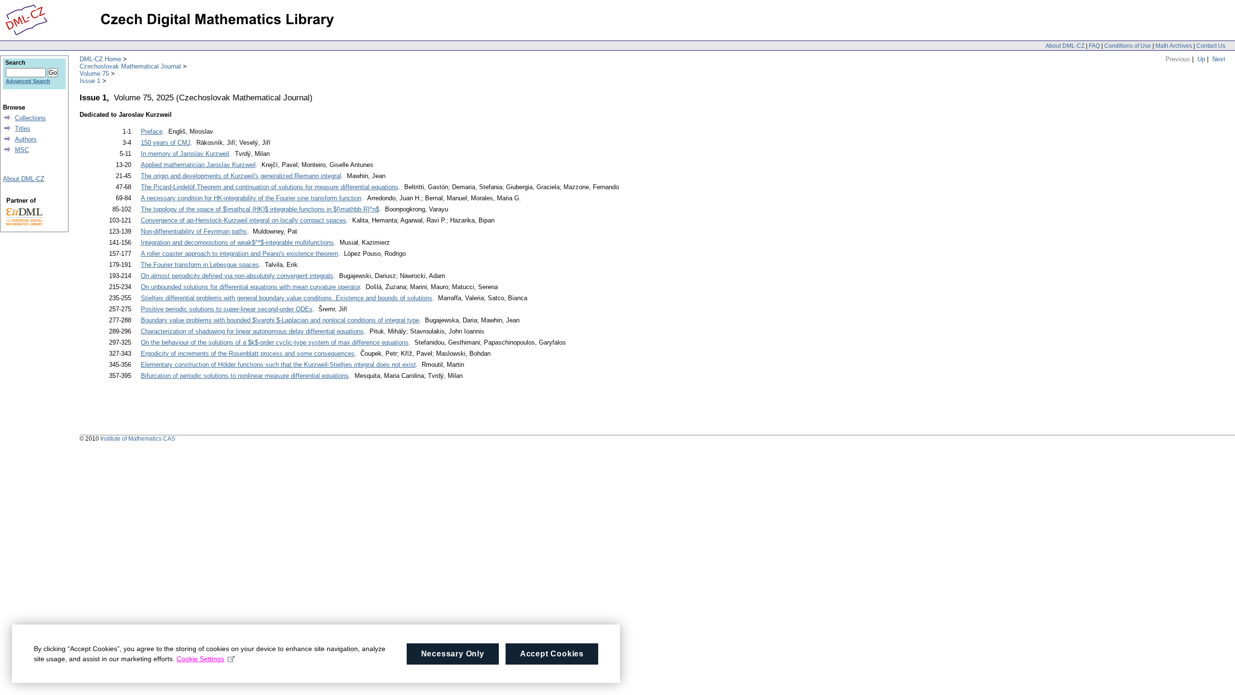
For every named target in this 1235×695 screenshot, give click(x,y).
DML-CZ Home (100, 59)
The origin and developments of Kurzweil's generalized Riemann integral (241, 176)
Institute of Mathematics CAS (137, 438)
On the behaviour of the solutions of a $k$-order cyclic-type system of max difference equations (275, 342)
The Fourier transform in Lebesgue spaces (200, 264)
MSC (22, 149)
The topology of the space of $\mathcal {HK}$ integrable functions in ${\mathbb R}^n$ (260, 209)
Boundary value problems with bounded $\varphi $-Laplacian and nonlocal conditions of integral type (280, 320)
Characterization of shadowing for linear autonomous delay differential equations (252, 331)
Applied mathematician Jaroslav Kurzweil (198, 164)
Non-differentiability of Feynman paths (194, 231)
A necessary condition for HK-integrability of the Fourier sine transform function (251, 198)
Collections (30, 118)
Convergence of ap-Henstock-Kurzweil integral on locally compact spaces (243, 220)
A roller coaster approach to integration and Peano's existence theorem (239, 253)
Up (1201, 59)
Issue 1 (90, 80)
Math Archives (1173, 45)
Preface (152, 131)
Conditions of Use (1127, 45)
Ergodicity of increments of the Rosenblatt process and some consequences (248, 353)
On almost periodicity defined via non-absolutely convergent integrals (237, 275)
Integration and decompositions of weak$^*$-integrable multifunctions (237, 242)
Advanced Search (28, 81)
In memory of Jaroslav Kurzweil (185, 153)
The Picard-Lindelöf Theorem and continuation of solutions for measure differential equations (269, 187)
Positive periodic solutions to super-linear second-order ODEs (227, 309)
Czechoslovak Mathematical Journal (130, 66)
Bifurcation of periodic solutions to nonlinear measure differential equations (245, 375)
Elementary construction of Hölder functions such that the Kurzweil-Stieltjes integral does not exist (278, 364)
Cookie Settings (200, 659)
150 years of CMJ (166, 142)
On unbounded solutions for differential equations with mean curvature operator (250, 287)
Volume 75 (94, 73)
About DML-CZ (1064, 45)
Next (1218, 59)
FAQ (1094, 45)
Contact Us (1210, 45)
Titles (22, 128)
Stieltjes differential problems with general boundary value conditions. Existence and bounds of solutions (286, 298)
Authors (26, 139)
